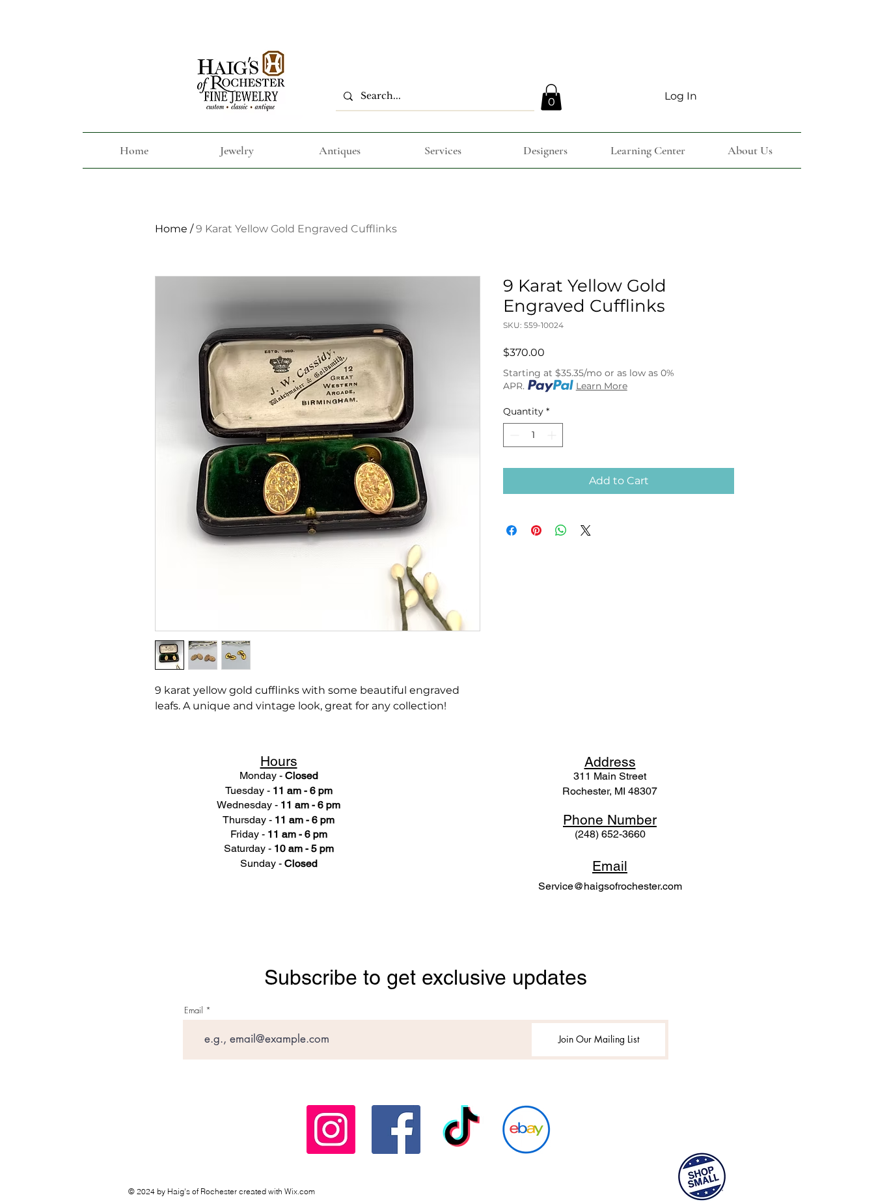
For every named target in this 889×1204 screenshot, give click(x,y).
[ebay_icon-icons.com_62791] (526, 1129)
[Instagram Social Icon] (331, 1129)
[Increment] (553, 435)
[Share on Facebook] (511, 530)
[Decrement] (513, 435)
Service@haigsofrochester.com (610, 886)
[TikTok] (461, 1129)
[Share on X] (586, 530)
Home (171, 229)
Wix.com (299, 1191)
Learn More (601, 386)
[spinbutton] (533, 435)
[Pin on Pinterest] (536, 530)
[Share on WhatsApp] (561, 530)
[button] (551, 97)
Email (193, 1010)
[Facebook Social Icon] (396, 1129)
